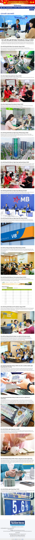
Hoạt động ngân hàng (9, 7)
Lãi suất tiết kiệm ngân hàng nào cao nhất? (10, 429)
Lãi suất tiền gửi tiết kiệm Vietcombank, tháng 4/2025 (13, 46)
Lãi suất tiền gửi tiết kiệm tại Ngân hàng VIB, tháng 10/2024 (14, 218)
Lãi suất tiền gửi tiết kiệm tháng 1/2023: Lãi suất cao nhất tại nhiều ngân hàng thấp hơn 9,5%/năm (17, 366)
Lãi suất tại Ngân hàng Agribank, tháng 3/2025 (11, 76)
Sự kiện (4, 7)
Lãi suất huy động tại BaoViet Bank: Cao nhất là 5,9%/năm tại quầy (15, 336)
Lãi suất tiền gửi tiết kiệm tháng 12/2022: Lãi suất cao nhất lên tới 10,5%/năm (15, 398)
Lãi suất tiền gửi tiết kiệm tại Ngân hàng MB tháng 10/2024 (14, 190)
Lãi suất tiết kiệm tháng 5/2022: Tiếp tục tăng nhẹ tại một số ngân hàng (16, 458)
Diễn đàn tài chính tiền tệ (21, 7)
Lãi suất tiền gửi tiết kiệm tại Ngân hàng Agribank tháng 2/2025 (15, 162)
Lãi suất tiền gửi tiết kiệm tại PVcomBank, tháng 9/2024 (13, 306)
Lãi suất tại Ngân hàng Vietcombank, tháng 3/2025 (12, 104)
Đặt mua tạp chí (32, 9)
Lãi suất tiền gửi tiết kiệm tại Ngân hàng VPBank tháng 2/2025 (14, 132)
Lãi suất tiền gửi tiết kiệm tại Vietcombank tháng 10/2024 (13, 277)
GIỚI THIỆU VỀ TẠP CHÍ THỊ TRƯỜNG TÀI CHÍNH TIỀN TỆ (17, 535)
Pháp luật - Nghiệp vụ (29, 7)
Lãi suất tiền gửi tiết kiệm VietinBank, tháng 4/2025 (17, 40)
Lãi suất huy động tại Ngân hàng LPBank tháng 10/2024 (13, 247)
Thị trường (15, 7)
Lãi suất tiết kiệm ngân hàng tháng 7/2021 (10, 489)
